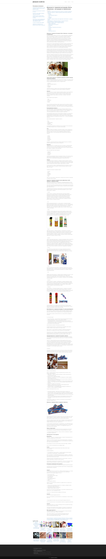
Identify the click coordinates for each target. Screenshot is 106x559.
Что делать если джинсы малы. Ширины (38, 22)
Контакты (35, 550)
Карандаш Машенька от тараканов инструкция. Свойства (56, 21)
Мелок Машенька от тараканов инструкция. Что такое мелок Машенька (58, 20)
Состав (50, 26)
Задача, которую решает (52, 23)
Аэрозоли (50, 14)
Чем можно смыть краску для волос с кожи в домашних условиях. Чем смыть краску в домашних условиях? (39, 8)
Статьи (72, 1)
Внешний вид (50, 25)
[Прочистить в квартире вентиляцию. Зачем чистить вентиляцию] (36, 524)
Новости (69, 1)
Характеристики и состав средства (53, 24)
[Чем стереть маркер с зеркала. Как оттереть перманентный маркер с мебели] (69, 538)
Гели (49, 16)
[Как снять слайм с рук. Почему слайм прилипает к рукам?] (56, 538)
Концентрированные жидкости (53, 15)
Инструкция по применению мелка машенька (55, 27)
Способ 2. (50, 29)
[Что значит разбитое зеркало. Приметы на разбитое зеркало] (36, 538)
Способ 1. (50, 28)
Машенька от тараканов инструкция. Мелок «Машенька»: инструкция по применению (60, 11)
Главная (65, 1)
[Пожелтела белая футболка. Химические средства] (43, 527)
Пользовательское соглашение (41, 550)
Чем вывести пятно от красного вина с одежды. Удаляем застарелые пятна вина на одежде (38, 16)
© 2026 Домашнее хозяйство (38, 548)
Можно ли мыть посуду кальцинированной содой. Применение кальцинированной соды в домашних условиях (39, 20)
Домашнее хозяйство (39, 2)
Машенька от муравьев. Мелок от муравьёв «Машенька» (56, 22)
